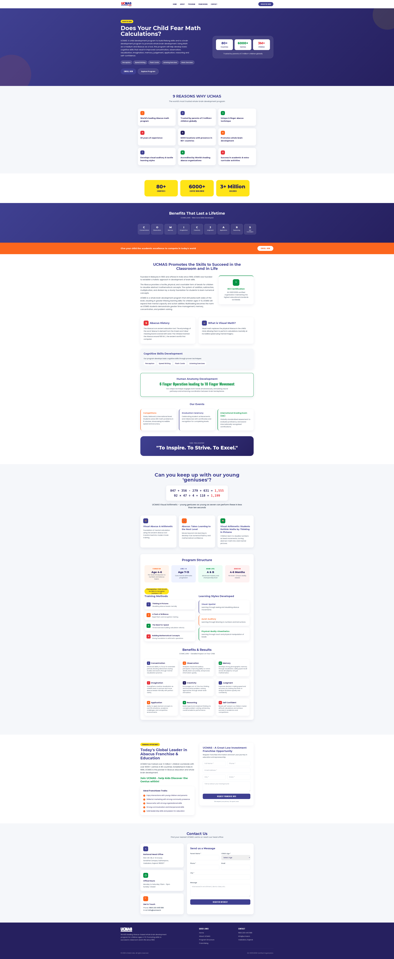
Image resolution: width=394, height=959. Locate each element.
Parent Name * (195, 854)
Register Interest (220, 902)
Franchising (203, 4)
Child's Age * (226, 854)
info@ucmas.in (154, 910)
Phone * (193, 863)
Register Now (266, 4)
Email (223, 863)
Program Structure (206, 940)
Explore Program (148, 71)
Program (191, 4)
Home (175, 4)
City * (192, 873)
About (182, 4)
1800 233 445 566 (156, 908)
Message (193, 883)
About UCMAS (204, 936)
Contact (214, 4)
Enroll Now (128, 71)
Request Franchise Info (226, 796)
